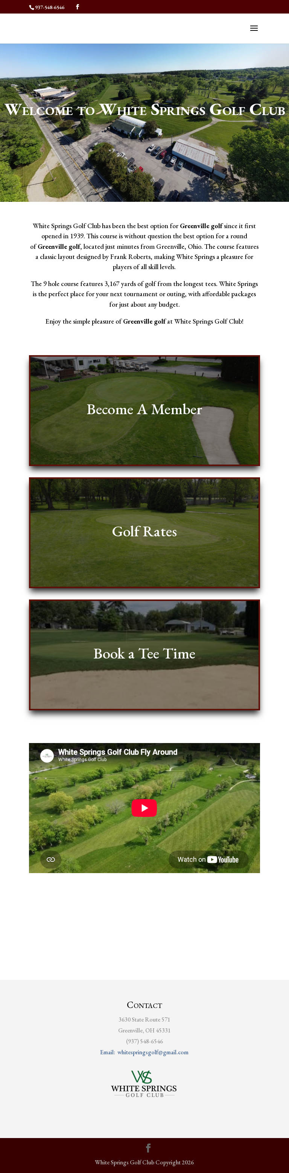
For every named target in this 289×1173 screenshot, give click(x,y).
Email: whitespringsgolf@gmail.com (144, 1052)
